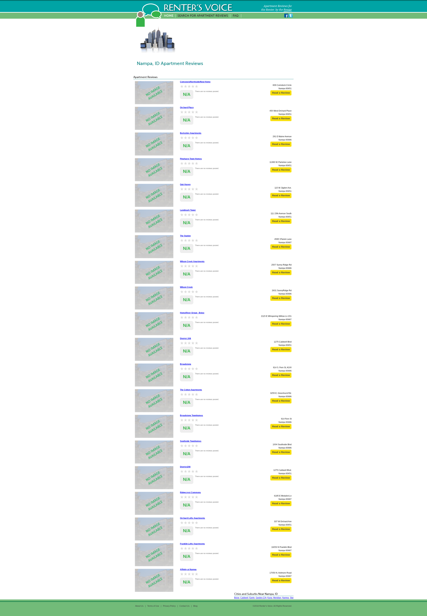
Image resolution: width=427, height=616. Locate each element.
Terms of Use (153, 606)
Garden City (261, 597)
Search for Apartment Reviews (202, 15)
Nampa (285, 597)
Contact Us (184, 606)
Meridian (277, 597)
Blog (195, 606)
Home (168, 15)
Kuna (269, 597)
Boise (236, 597)
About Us (139, 606)
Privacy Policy (169, 606)
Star (292, 597)
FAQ (236, 15)
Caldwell (244, 597)
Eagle (252, 597)
